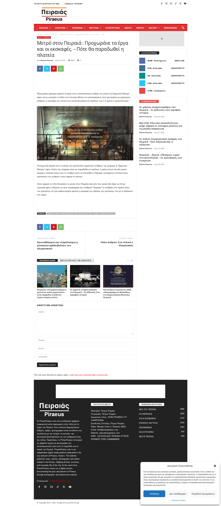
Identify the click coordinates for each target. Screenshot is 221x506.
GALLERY (153, 27)
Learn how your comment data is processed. (88, 375)
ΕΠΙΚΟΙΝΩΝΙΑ (170, 27)
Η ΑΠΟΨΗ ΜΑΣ (112, 27)
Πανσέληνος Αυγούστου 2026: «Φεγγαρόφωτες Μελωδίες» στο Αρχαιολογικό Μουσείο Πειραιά (117, 293)
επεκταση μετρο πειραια (57, 214)
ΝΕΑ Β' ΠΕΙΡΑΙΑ (146, 436)
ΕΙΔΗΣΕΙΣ (43, 27)
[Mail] (171, 4)
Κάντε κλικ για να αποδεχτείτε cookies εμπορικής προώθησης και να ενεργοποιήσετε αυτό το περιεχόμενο (85, 133)
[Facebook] (162, 4)
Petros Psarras (46, 60)
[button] (214, 465)
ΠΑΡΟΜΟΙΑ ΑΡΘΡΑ (47, 260)
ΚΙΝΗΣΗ (140, 27)
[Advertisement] (132, 14)
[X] (180, 4)
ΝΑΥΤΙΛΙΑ (93, 27)
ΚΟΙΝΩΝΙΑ (77, 27)
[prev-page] (128, 260)
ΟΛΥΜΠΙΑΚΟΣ (145, 414)
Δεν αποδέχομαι (178, 493)
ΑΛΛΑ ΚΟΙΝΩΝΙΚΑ (147, 418)
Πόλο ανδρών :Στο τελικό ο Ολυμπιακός (117, 244)
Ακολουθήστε (177, 68)
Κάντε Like (179, 60)
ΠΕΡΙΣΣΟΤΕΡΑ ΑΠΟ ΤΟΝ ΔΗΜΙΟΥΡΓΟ (75, 260)
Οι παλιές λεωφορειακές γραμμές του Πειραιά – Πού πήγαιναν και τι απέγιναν (160, 141)
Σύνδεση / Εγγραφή (73, 4)
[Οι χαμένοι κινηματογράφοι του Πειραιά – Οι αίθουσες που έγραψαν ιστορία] (85, 276)
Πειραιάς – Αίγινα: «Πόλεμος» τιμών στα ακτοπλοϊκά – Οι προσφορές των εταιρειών (160, 157)
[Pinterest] (54, 69)
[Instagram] (166, 4)
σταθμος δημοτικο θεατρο (103, 214)
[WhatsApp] (61, 69)
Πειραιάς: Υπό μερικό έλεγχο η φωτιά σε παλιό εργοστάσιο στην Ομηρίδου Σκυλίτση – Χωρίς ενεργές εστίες (51, 293)
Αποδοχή (154, 493)
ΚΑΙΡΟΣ (128, 27)
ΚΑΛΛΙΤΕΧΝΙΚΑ (146, 432)
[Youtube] (185, 4)
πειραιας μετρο (83, 214)
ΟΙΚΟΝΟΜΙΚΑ (145, 427)
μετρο (71, 214)
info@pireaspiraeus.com (59, 481)
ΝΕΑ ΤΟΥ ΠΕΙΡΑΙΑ (51, 34)
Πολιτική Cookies (178, 500)
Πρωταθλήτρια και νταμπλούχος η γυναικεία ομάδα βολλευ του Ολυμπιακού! (57, 245)
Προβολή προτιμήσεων (203, 493)
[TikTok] (176, 4)
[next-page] (131, 260)
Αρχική (39, 34)
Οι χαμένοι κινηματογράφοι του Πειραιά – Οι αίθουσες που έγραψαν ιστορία (85, 292)
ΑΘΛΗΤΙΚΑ (60, 27)
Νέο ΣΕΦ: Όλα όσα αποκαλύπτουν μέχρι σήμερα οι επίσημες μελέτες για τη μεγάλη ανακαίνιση (160, 125)
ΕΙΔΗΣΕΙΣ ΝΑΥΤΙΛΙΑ (148, 423)
